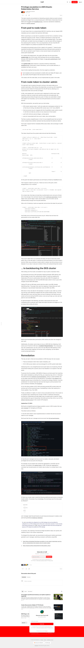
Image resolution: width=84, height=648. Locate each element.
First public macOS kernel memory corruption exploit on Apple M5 (36, 595)
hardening (34, 376)
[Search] (67, 2)
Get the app (47, 642)
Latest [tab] (25, 591)
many (40, 396)
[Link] (20, 28)
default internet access (27, 400)
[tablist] (26, 577)
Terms (45, 639)
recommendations (41, 376)
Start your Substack (39, 642)
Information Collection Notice (42, 627)
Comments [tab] (24, 577)
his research (56, 378)
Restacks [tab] (28, 577)
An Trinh (27, 11)
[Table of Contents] (1, 324)
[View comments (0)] (26, 15)
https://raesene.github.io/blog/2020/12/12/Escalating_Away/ (37, 545)
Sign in (80, 2)
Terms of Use (47, 626)
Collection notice (50, 639)
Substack (36, 645)
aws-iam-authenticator (51, 59)
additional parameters (52, 197)
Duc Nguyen (32, 11)
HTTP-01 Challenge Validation (35, 517)
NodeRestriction (38, 21)
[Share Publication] (70, 2)
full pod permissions (54, 418)
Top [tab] (22, 591)
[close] (53, 610)
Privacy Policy (50, 627)
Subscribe (74, 2)
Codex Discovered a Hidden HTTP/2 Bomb (32, 605)
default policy (38, 465)
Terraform (39, 383)
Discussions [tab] (30, 591)
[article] (42, 598)
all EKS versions (31, 23)
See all (23, 622)
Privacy (42, 639)
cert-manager (24, 408)
